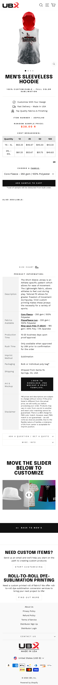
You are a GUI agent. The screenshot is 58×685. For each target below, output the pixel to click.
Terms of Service (29, 620)
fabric (35, 168)
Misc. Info (29, 442)
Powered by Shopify (29, 683)
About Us (29, 607)
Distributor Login (29, 628)
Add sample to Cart (29, 183)
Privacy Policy (29, 611)
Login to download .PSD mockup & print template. (37, 384)
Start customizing (29, 567)
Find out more (29, 597)
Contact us (28, 636)
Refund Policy (29, 615)
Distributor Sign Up (29, 624)
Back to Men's (31, 528)
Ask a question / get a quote (29, 436)
